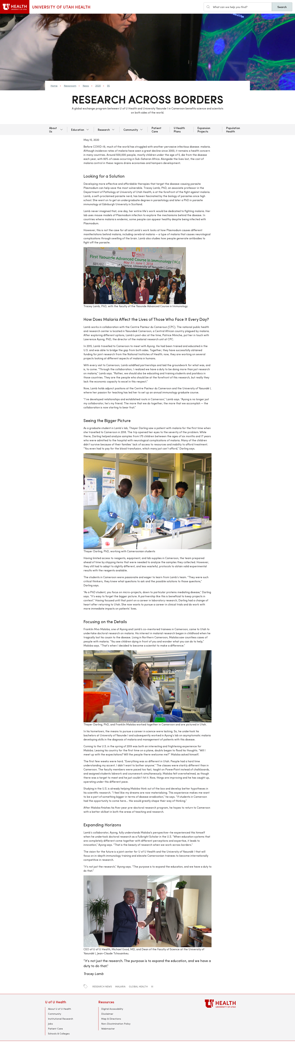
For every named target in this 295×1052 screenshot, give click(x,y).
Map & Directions (111, 1018)
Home (54, 85)
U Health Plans (179, 129)
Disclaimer (107, 1013)
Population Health (233, 129)
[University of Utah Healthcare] (227, 1004)
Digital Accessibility (112, 1008)
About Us (53, 129)
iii (152, 986)
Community (130, 129)
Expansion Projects (204, 129)
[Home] (14, 7)
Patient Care (156, 129)
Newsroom (70, 85)
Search (282, 7)
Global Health (138, 986)
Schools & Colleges (59, 1033)
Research (104, 129)
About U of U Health (59, 1008)
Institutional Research (60, 1018)
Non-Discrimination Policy (115, 1023)
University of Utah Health (61, 7)
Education (77, 129)
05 (108, 85)
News (86, 85)
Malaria (120, 986)
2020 (98, 85)
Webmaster (108, 1028)
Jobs (50, 1023)
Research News (102, 986)
